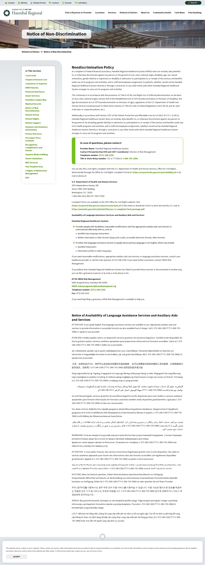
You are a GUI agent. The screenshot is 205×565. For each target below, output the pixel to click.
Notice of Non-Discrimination (32, 109)
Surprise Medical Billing (36, 154)
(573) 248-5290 (106, 155)
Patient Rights (32, 118)
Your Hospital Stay (34, 166)
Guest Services (32, 95)
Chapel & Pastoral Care (36, 79)
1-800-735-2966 (130, 158)
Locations (100, 13)
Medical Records (33, 103)
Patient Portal (39, 3)
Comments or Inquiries (36, 83)
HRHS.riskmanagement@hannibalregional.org (94, 286)
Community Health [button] (162, 13)
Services (112, 13)
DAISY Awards (31, 87)
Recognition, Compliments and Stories (33, 147)
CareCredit (30, 75)
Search (194, 2)
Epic (27, 177)
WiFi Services (31, 162)
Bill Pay (24, 3)
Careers (11, 3)
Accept (16, 556)
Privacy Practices (33, 133)
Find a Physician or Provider (78, 13)
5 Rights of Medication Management (36, 172)
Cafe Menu (82, 3)
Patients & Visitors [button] (128, 13)
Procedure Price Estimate (33, 139)
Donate (68, 3)
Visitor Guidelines (33, 158)
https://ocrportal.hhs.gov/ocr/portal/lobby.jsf (154, 172)
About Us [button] (145, 13)
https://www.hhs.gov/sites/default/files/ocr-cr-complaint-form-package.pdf (108, 209)
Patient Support (33, 122)
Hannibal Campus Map (35, 99)
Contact (55, 3)
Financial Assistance (35, 91)
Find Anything (194, 13)
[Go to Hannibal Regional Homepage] (25, 13)
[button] (196, 556)
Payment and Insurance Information (36, 128)
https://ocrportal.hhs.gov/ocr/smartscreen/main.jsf (96, 205)
